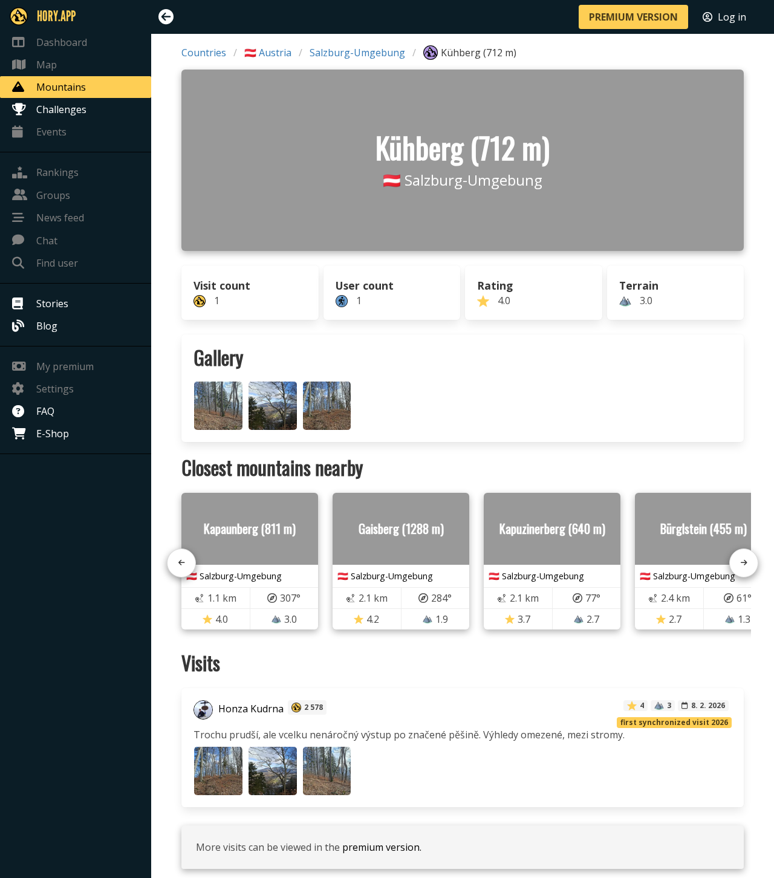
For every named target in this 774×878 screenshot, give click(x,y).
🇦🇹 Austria (267, 52)
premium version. (381, 847)
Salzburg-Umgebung (357, 52)
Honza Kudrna (250, 708)
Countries (203, 52)
